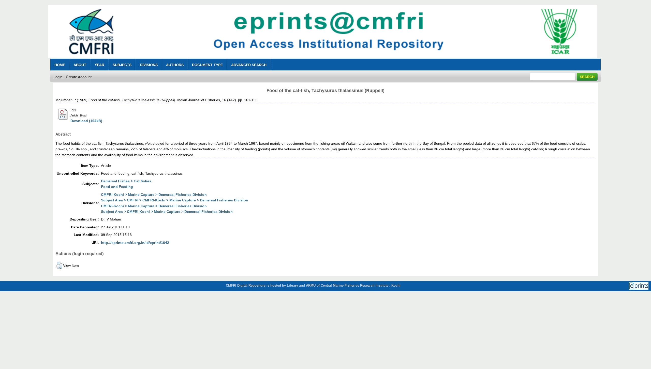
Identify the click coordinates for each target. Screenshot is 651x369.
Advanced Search (249, 65)
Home (59, 65)
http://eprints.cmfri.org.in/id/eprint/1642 (135, 243)
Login (57, 77)
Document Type (207, 65)
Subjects (122, 65)
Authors (175, 65)
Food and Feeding (117, 187)
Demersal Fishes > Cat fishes (126, 181)
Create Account (79, 77)
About (79, 65)
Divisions (149, 65)
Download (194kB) (86, 121)
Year (99, 65)
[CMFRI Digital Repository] (322, 59)
